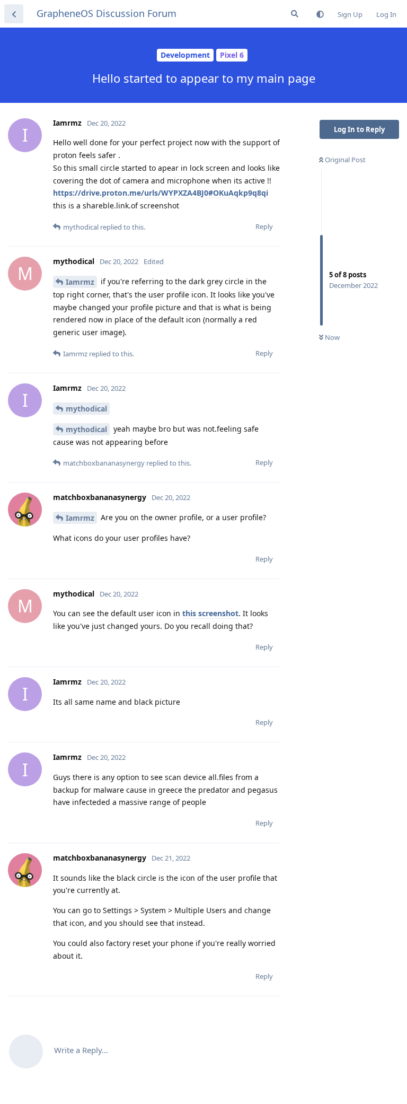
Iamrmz (80, 282)
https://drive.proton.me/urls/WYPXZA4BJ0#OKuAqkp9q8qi (160, 193)
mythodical (86, 409)
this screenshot (210, 613)
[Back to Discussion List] (13, 13)
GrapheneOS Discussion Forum (106, 13)
